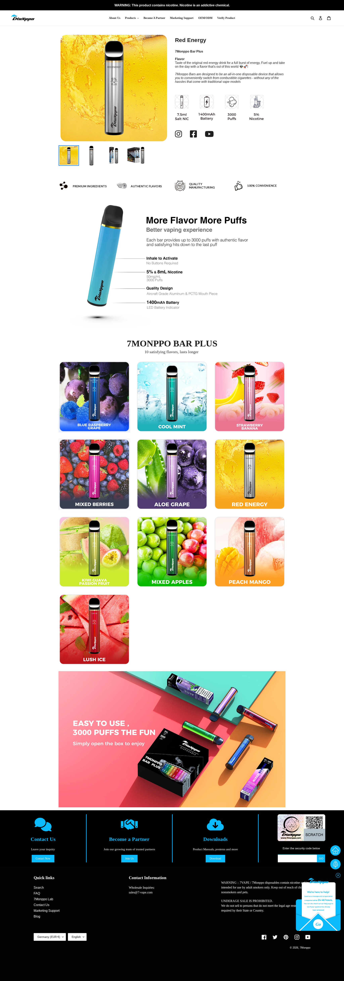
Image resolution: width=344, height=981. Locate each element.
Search (39, 887)
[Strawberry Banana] (249, 396)
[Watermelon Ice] (94, 629)
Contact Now (43, 858)
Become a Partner (129, 839)
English (76, 936)
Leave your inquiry (43, 849)
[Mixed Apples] (172, 552)
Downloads (215, 839)
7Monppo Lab (43, 899)
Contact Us (43, 839)
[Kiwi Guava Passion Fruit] (94, 552)
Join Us (129, 858)
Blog (37, 916)
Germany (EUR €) (48, 936)
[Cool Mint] (172, 396)
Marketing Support (47, 910)
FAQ (37, 893)
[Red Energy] (249, 474)
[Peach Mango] (249, 552)
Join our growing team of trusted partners (129, 849)
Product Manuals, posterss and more (215, 849)
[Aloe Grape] (172, 474)
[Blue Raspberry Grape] (94, 396)
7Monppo (305, 947)
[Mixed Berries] (94, 474)
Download (215, 858)
